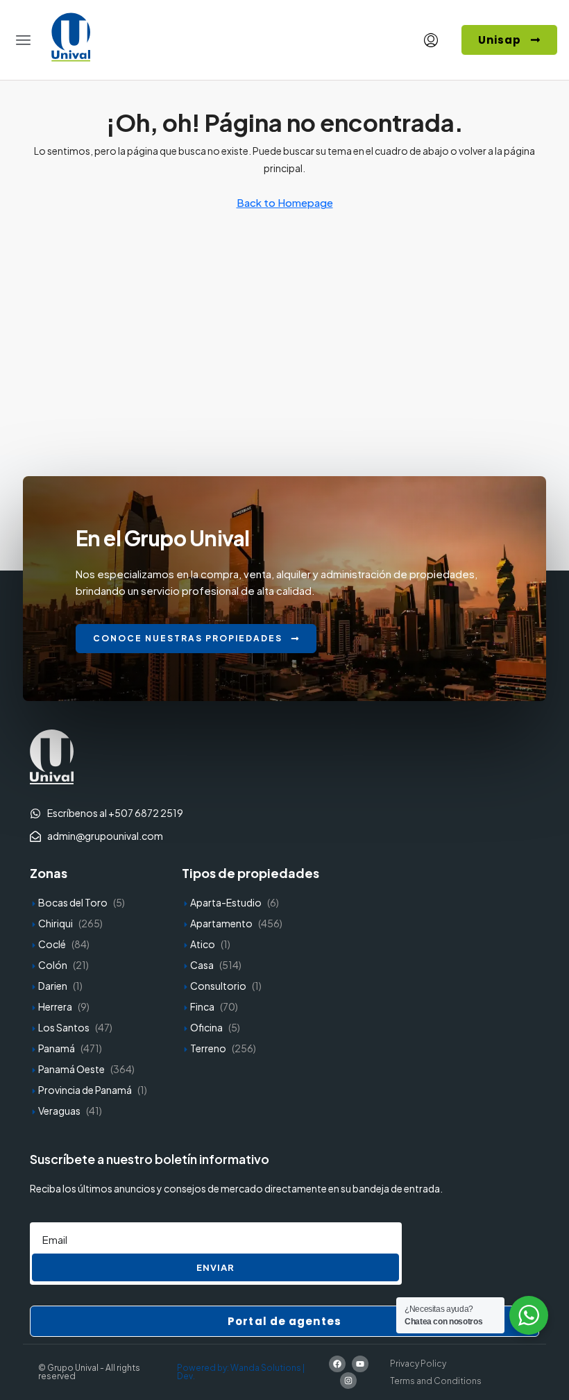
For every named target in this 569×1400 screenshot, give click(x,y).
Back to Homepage (285, 202)
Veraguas (59, 1110)
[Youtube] (360, 1364)
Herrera (55, 1006)
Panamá (56, 1048)
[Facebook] (337, 1364)
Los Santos (64, 1027)
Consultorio (218, 985)
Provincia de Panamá (85, 1089)
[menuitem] (431, 40)
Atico (202, 944)
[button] (23, 40)
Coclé (52, 944)
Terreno (208, 1048)
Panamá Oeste (71, 1069)
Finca (202, 1006)
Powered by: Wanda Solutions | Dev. (241, 1372)
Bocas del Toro (73, 902)
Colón (52, 965)
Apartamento (221, 923)
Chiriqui (55, 923)
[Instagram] (348, 1380)
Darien (52, 985)
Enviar (215, 1267)
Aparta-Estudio (226, 902)
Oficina (206, 1027)
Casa (202, 965)
